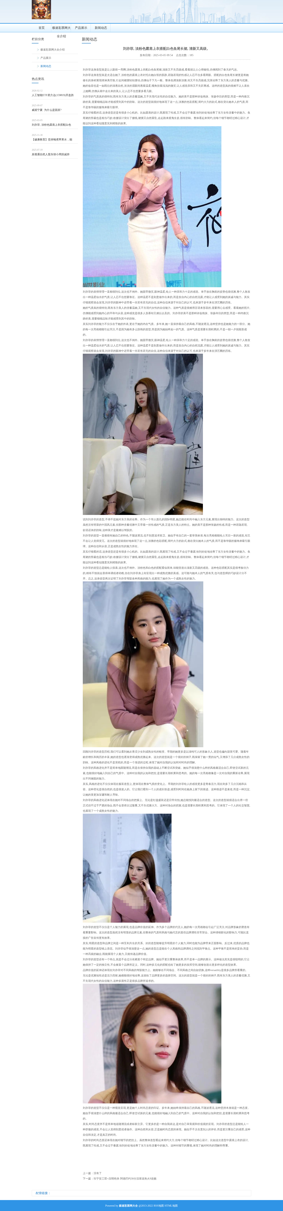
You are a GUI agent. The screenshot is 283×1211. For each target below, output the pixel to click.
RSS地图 (159, 1205)
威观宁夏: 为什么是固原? (46, 110)
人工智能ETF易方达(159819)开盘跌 (53, 95)
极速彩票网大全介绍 (61, 29)
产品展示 (81, 27)
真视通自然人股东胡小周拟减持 (50, 154)
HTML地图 (171, 1205)
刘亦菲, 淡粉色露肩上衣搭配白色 (51, 124)
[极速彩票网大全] (41, 18)
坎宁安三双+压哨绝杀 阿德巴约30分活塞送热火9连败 (125, 1178)
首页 (42, 27)
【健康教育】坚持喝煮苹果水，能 (52, 139)
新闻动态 (101, 27)
